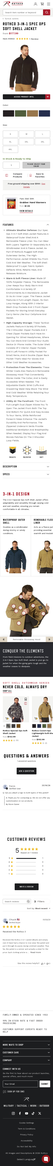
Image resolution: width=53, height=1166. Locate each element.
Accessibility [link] (26, 1140)
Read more (35, 952)
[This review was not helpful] (47, 963)
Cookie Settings (26, 1123)
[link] (35, 4)
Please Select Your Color (36, 165)
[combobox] (38, 908)
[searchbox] (14, 901)
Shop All (7, 691)
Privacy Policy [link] (26, 1134)
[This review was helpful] (42, 963)
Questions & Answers (26, 755)
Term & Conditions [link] (26, 1129)
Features (8, 224)
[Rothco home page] (13, 4)
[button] (26, 225)
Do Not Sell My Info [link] (26, 1146)
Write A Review (27, 887)
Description (10, 466)
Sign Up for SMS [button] (15, 1091)
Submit (44, 1084)
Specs (6, 474)
